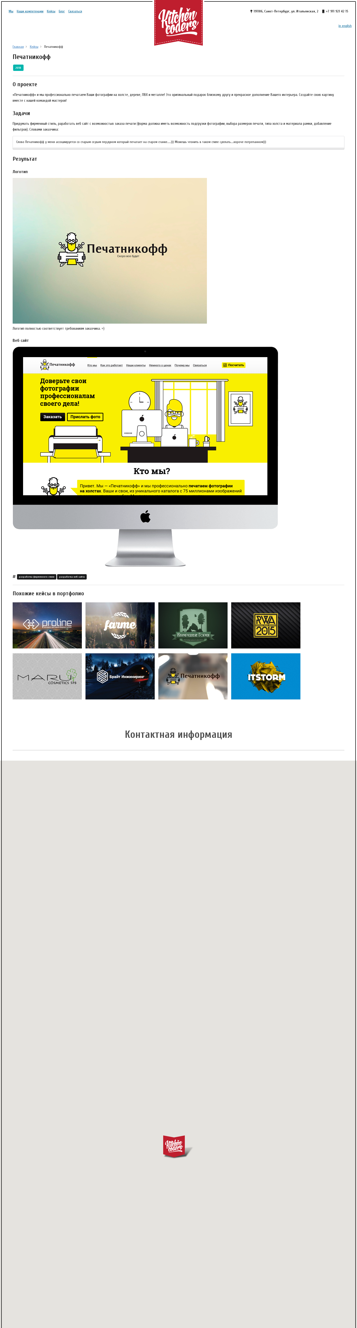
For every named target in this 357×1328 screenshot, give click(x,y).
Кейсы (51, 11)
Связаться (75, 11)
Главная (18, 47)
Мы (11, 11)
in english (345, 26)
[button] (178, 1147)
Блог (62, 11)
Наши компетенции (30, 11)
